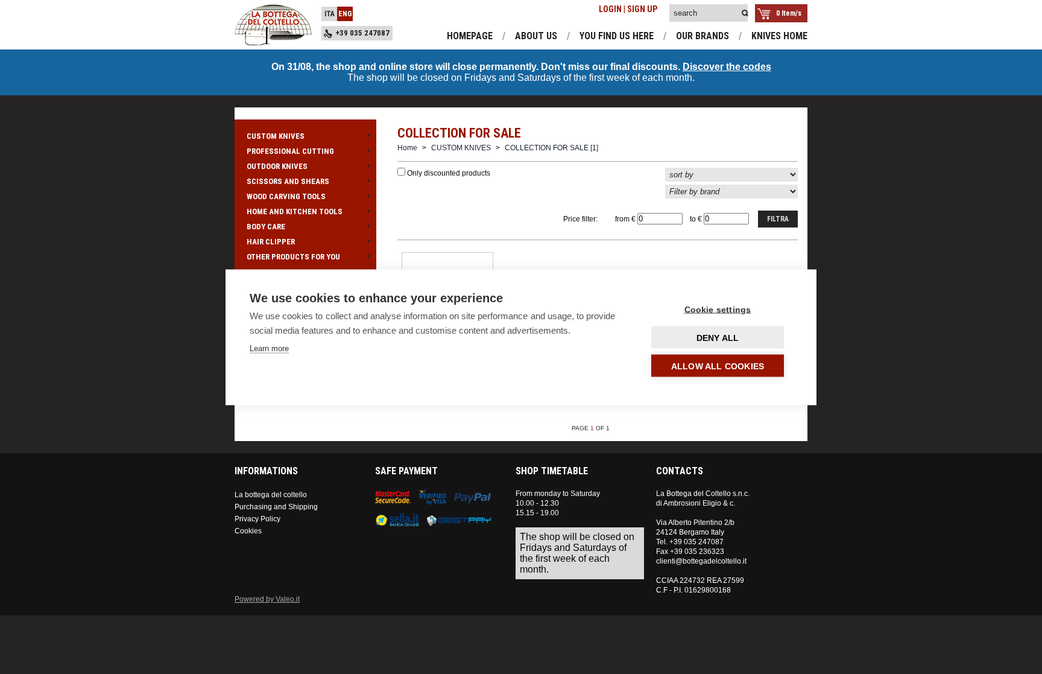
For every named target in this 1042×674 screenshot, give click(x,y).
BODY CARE (266, 226)
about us (536, 36)
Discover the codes (727, 67)
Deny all (717, 337)
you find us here (616, 36)
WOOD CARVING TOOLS (286, 196)
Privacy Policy (257, 519)
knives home (779, 36)
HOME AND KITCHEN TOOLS (295, 211)
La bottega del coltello (271, 495)
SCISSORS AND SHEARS (288, 181)
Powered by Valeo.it (267, 599)
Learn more (269, 347)
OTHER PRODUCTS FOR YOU (293, 256)
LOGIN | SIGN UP (628, 9)
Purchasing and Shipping (276, 507)
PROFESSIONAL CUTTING (290, 151)
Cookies (248, 531)
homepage (470, 36)
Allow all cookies (717, 365)
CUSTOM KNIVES (276, 136)
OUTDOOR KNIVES (277, 166)
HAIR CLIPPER (271, 241)
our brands (702, 36)
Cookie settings (717, 309)
